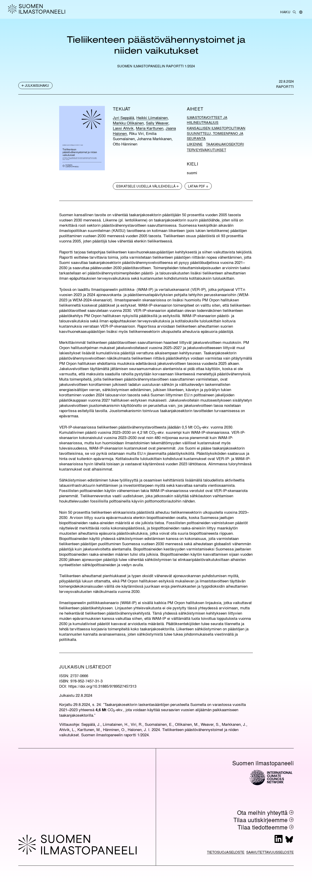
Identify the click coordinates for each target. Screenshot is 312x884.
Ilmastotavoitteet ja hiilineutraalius (207, 120)
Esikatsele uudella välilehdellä (145, 186)
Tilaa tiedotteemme (263, 827)
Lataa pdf (196, 186)
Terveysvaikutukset (206, 149)
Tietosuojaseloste (226, 852)
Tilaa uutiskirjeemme (260, 820)
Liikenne (195, 144)
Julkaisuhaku (37, 85)
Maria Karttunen (149, 128)
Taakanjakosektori (225, 144)
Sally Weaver (157, 123)
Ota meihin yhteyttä (262, 812)
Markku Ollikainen (128, 123)
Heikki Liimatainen (152, 117)
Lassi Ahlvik (123, 128)
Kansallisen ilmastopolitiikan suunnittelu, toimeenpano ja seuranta (216, 133)
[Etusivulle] (37, 9)
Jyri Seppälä (123, 117)
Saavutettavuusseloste (270, 852)
